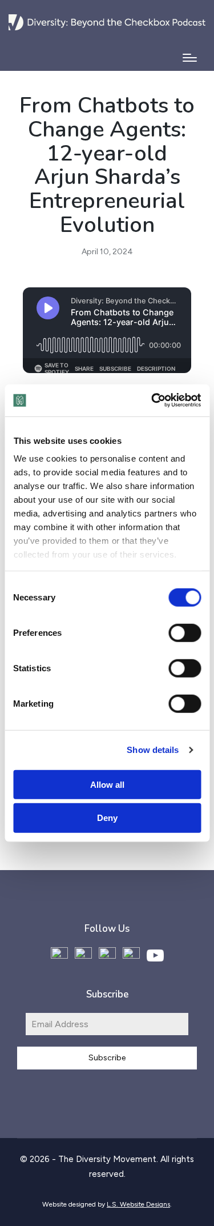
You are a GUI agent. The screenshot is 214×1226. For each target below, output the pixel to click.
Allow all (107, 784)
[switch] (184, 632)
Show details (153, 750)
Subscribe (107, 1058)
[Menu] (190, 58)
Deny (107, 818)
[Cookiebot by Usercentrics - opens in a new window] (152, 400)
